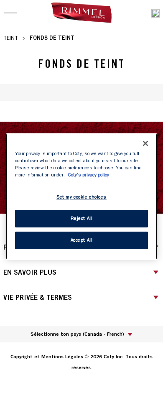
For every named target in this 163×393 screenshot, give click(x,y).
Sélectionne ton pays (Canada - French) (77, 334)
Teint (10, 38)
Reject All (82, 218)
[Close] (145, 143)
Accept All (82, 240)
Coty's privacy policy (88, 175)
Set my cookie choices (81, 197)
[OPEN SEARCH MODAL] (155, 13)
